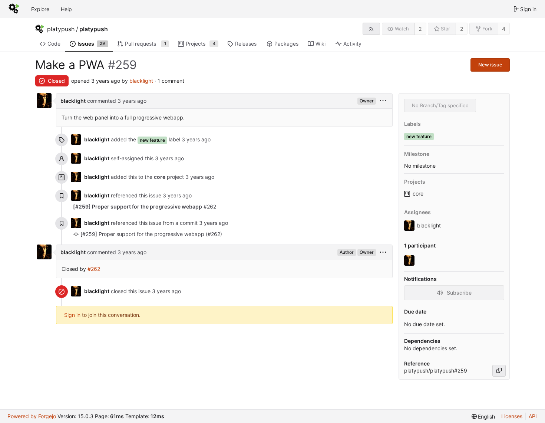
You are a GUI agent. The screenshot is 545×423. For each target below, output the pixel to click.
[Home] (14, 9)
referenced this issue (137, 195)
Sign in (72, 315)
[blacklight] (410, 260)
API (533, 416)
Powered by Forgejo (31, 416)
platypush (61, 29)
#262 (144, 206)
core (418, 193)
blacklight (141, 81)
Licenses (511, 416)
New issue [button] (490, 65)
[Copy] (499, 371)
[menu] (383, 101)
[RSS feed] (371, 29)
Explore (40, 9)
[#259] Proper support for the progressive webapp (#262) (151, 234)
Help (66, 9)
